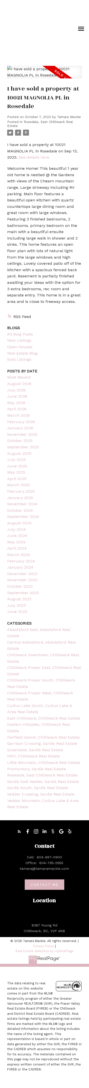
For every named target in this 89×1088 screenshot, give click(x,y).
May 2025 (16, 472)
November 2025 (22, 434)
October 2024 (20, 510)
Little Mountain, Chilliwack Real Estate (43, 762)
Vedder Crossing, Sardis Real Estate (40, 794)
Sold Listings (19, 359)
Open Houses (19, 346)
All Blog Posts (20, 334)
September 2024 (23, 516)
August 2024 (19, 523)
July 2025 (16, 459)
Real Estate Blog (22, 353)
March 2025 (18, 485)
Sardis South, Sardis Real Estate (37, 787)
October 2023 (20, 586)
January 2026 (20, 428)
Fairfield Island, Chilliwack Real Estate (43, 737)
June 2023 (17, 611)
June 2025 (17, 466)
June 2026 (17, 396)
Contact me (44, 885)
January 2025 (20, 497)
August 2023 (19, 599)
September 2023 (23, 592)
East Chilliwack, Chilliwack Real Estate (43, 718)
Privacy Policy (43, 946)
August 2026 (19, 383)
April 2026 (16, 409)
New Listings (19, 340)
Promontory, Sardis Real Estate (36, 769)
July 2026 (16, 390)
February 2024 (21, 561)
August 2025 (19, 453)
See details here (34, 157)
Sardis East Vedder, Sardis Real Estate (43, 781)
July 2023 (16, 605)
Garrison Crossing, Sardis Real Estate (42, 743)
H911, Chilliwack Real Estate (33, 756)
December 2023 (22, 573)
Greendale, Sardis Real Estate (35, 750)
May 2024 (16, 542)
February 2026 (21, 421)
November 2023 (22, 580)
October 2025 (20, 440)
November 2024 (22, 504)
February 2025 (21, 491)
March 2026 (18, 415)
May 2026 (16, 402)
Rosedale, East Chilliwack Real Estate (42, 775)
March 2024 (18, 554)
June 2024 (17, 535)
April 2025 (16, 478)
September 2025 (23, 447)
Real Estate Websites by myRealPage (44, 951)
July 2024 (16, 529)
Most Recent (19, 377)
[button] (19, 831)
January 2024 (20, 567)
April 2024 (17, 548)
